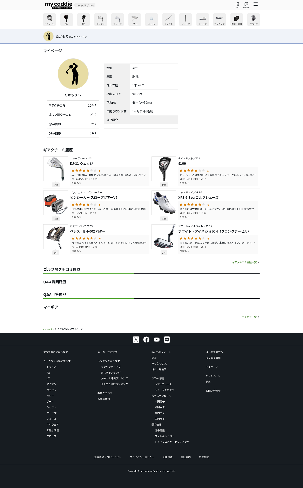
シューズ (51, 418)
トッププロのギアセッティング (172, 441)
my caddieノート (161, 352)
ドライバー (53, 366)
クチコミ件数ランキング (114, 384)
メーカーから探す (107, 352)
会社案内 (186, 457)
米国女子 (160, 407)
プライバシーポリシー (142, 457)
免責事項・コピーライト (107, 457)
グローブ (51, 436)
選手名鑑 (160, 430)
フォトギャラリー (165, 436)
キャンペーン (213, 375)
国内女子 (160, 418)
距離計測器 (53, 430)
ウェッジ (51, 390)
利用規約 (168, 457)
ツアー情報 (158, 378)
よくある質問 (213, 357)
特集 (208, 381)
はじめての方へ (214, 352)
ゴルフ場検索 (159, 369)
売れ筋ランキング (111, 372)
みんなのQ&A (159, 363)
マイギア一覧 (249, 317)
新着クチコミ (104, 393)
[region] (151, 20)
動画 (154, 357)
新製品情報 (103, 399)
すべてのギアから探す (55, 352)
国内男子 (160, 413)
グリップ (51, 413)
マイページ (212, 366)
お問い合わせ (213, 390)
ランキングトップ (111, 366)
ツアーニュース (163, 384)
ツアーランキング (164, 390)
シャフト (51, 407)
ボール (50, 401)
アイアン (51, 384)
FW (48, 372)
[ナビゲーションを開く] (255, 5)
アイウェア (53, 424)
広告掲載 (204, 457)
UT (48, 378)
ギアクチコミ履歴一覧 (244, 262)
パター (50, 395)
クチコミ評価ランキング (114, 378)
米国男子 (160, 401)
